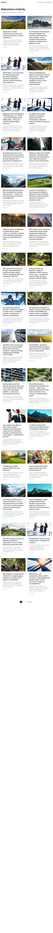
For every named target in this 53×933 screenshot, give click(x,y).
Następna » (29, 601)
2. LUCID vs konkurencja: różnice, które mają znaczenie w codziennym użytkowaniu (39, 427)
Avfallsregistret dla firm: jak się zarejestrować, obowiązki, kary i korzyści (39, 540)
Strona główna (48, 2)
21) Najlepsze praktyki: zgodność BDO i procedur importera (11, 468)
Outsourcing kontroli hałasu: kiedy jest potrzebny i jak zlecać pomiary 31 (38, 468)
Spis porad (40, 2)
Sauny (3, 2)
